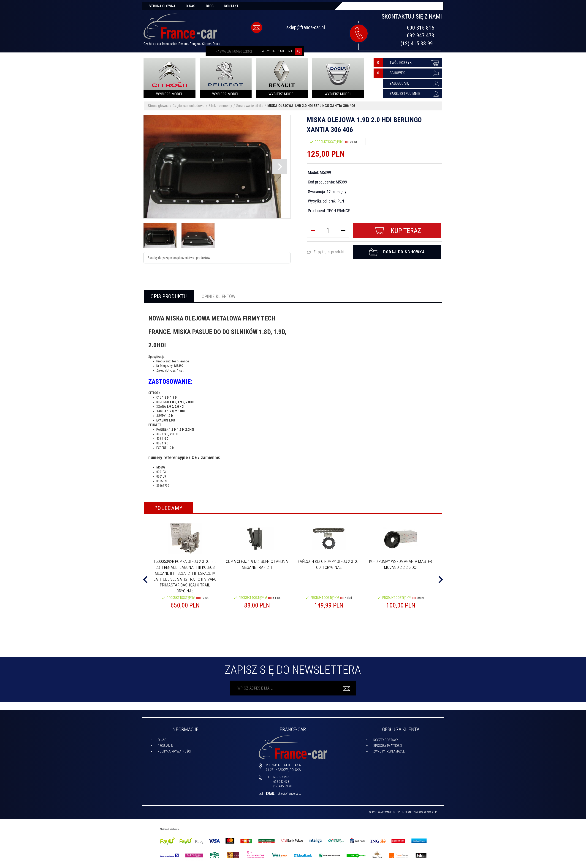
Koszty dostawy (385, 740)
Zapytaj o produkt (329, 252)
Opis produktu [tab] (169, 296)
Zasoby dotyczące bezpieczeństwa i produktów (179, 258)
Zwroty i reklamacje (389, 751)
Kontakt (231, 6)
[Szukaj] (298, 51)
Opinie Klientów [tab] (218, 296)
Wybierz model (169, 94)
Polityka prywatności (174, 751)
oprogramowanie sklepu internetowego (396, 812)
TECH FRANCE (338, 210)
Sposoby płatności (387, 745)
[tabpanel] (293, 399)
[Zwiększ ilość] (313, 230)
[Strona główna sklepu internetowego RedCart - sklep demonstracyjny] (180, 28)
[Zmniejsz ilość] (343, 230)
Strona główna (162, 6)
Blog (210, 6)
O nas (190, 6)
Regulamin (165, 745)
